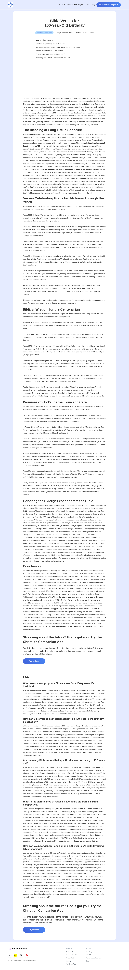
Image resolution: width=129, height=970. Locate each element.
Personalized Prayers (75, 5)
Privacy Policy (70, 958)
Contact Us (69, 952)
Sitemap (68, 961)
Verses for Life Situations (44, 32)
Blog (93, 5)
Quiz (87, 5)
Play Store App (71, 964)
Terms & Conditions (72, 955)
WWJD (62, 5)
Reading (89, 952)
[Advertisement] (64, 81)
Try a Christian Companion (108, 5)
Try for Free (34, 661)
